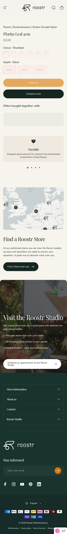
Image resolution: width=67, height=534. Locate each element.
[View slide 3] (35, 168)
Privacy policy (26, 528)
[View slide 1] (28, 168)
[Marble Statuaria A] (30, 54)
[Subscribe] (58, 470)
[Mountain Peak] (22, 54)
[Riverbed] (6, 54)
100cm (39, 69)
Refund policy (13, 528)
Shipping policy (53, 528)
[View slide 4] (39, 168)
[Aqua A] (46, 54)
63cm (9, 69)
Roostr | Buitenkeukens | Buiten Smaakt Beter (30, 27)
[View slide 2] (32, 168)
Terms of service (39, 528)
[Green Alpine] (38, 54)
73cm (24, 69)
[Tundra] (14, 54)
